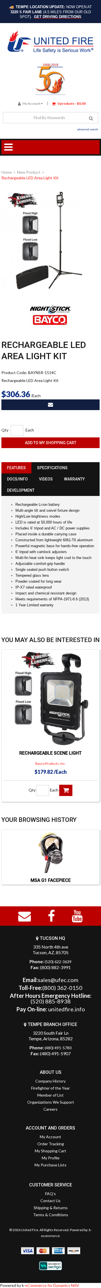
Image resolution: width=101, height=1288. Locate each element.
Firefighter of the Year (50, 1088)
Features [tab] (16, 468)
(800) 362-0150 (62, 987)
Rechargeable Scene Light (50, 753)
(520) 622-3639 (58, 961)
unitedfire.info (66, 1009)
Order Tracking (50, 1143)
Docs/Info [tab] (17, 479)
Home (6, 172)
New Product (28, 172)
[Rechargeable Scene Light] (50, 698)
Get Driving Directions (57, 17)
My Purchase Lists (50, 1164)
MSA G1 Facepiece (51, 880)
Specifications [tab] (52, 468)
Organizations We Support (50, 1102)
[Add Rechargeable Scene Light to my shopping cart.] (65, 790)
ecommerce (50, 1236)
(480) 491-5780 (58, 1047)
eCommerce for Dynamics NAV (52, 1285)
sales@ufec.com (58, 979)
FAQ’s (50, 1193)
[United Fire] (50, 42)
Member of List (50, 1095)
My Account (31, 103)
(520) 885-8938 (51, 1001)
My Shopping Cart (50, 1150)
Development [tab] (21, 490)
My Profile (50, 1157)
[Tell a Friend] (50, 404)
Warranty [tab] (74, 479)
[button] (69, 103)
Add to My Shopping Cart (50, 442)
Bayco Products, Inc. (50, 763)
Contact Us (50, 1200)
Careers (50, 1109)
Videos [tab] (46, 479)
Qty (4, 430)
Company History (50, 1081)
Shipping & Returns (51, 1207)
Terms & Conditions (50, 1214)
